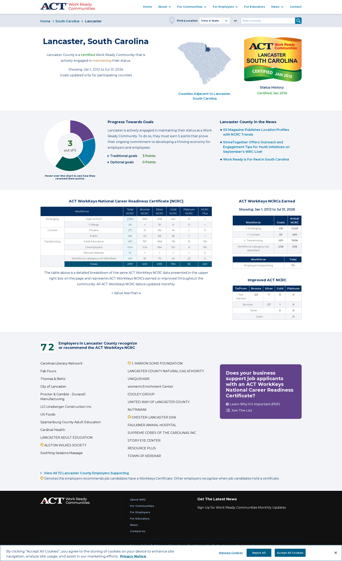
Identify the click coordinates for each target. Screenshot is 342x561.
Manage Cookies (231, 552)
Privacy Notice (133, 556)
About (162, 6)
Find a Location (187, 20)
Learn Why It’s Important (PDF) (255, 404)
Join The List (241, 410)
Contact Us (137, 531)
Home (147, 6)
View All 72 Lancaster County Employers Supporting (86, 473)
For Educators (254, 6)
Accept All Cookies (290, 552)
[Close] (335, 552)
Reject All (259, 552)
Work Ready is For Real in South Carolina (256, 159)
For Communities (189, 6)
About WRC (138, 499)
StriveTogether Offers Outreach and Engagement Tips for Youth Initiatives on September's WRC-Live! (256, 147)
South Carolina (67, 21)
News (275, 6)
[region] (171, 553)
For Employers (223, 6)
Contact (296, 6)
